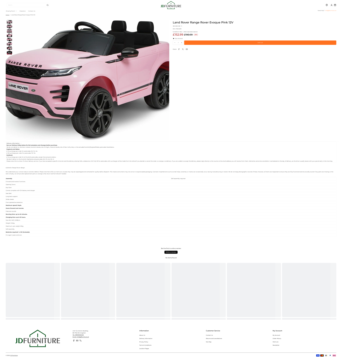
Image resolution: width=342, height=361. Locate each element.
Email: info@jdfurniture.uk (81, 337)
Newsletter (276, 345)
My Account (276, 335)
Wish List (275, 342)
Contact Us (209, 335)
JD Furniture (14, 355)
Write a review (171, 252)
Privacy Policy (143, 342)
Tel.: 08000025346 (78, 335)
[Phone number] (81, 340)
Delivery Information (145, 338)
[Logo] (171, 5)
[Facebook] (74, 340)
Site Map (208, 342)
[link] (179, 49)
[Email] (77, 340)
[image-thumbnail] (9, 22)
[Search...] (47, 5)
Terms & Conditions (145, 345)
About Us (142, 335)
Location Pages (144, 348)
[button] (327, 5)
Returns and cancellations (214, 338)
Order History (277, 338)
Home (7, 15)
